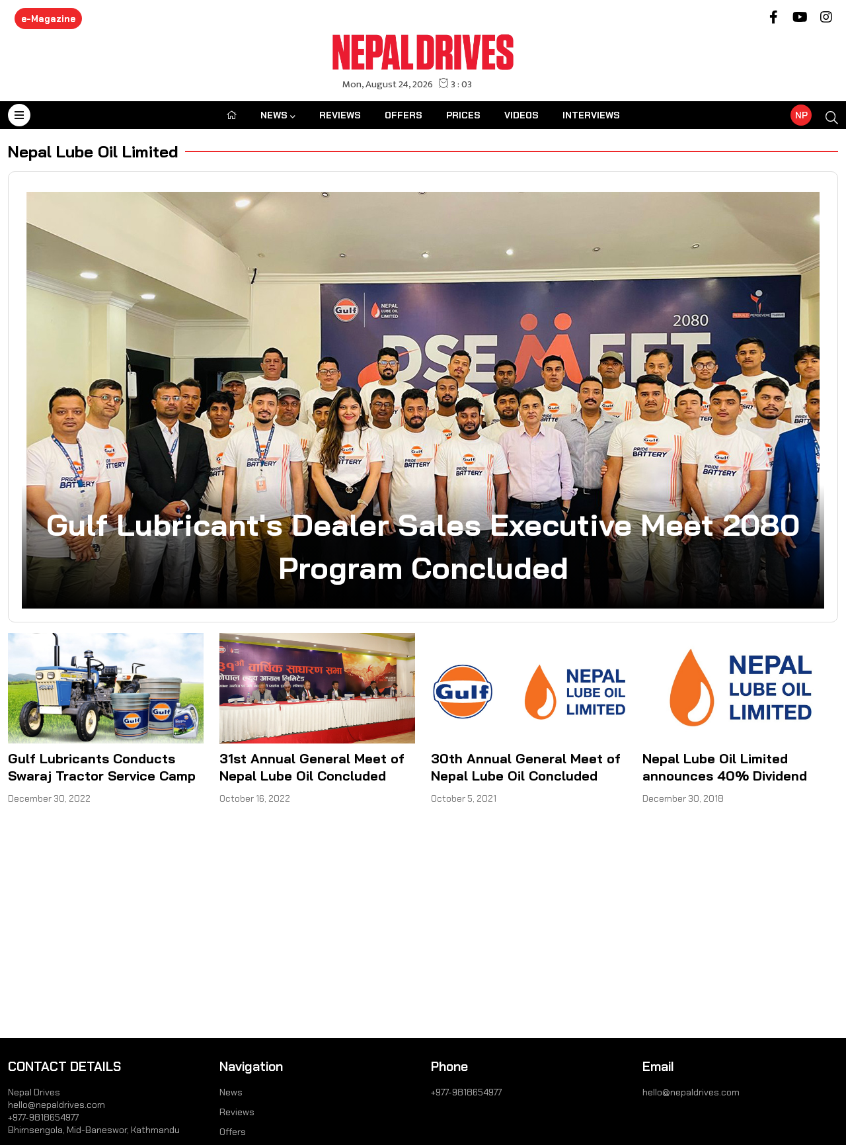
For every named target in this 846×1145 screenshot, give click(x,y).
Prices (463, 115)
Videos (521, 115)
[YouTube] (800, 18)
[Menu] (19, 115)
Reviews (340, 115)
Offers (403, 115)
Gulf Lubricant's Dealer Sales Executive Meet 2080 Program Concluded (423, 545)
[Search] (832, 118)
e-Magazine (48, 18)
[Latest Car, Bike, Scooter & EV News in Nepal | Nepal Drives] (423, 51)
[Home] (231, 115)
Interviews (591, 115)
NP (801, 115)
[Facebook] (773, 18)
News (231, 1092)
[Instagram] (826, 18)
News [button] (274, 115)
